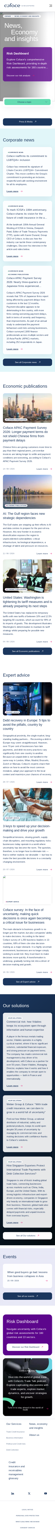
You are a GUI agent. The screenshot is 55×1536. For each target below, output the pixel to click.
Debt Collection (12, 1450)
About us (34, 1435)
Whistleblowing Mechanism (27, 1521)
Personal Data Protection (27, 1515)
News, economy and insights (38, 1426)
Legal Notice (27, 1509)
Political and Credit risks (16, 1444)
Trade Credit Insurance (15, 1432)
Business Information (14, 1438)
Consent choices (27, 1528)
